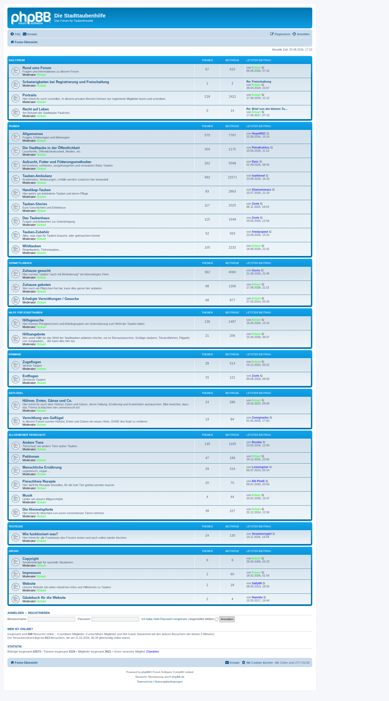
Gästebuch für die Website (44, 598)
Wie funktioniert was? (40, 534)
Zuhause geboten (36, 285)
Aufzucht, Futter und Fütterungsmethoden (56, 162)
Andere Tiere (32, 442)
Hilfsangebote (33, 334)
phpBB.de (178, 676)
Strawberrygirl (262, 533)
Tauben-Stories (34, 204)
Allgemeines (32, 134)
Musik (27, 495)
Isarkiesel (258, 175)
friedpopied (260, 231)
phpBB (146, 672)
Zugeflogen (31, 362)
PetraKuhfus (260, 147)
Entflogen (30, 376)
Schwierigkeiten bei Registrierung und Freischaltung (65, 82)
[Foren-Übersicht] (31, 17)
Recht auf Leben (35, 109)
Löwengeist (260, 467)
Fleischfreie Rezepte (39, 481)
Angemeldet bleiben (202, 619)
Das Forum (17, 60)
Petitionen (30, 457)
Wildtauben (31, 246)
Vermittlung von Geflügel (43, 418)
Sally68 (257, 583)
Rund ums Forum (36, 68)
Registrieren (39, 612)
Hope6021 (259, 133)
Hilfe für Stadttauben (25, 312)
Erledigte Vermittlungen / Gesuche (50, 299)
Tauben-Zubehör (35, 232)
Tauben (14, 126)
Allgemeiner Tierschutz (27, 434)
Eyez (255, 161)
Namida (257, 597)
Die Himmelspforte (37, 509)
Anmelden (15, 612)
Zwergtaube (260, 417)
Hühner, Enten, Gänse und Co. (47, 401)
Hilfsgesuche (33, 320)
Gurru (256, 270)
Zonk (255, 203)
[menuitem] (15, 34)
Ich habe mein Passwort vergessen (164, 619)
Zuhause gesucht (36, 271)
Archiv (14, 551)
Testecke (16, 526)
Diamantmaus (261, 189)
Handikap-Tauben (36, 190)
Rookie (257, 442)
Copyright (30, 559)
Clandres (152, 651)
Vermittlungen (20, 263)
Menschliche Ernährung (42, 467)
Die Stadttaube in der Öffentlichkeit (51, 148)
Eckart (41, 74)
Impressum (31, 573)
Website (28, 584)
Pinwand (15, 354)
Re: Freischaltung (258, 81)
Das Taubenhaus (35, 218)
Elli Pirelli (258, 481)
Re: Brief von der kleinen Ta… (267, 108)
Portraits (29, 95)
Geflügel (16, 393)
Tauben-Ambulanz (37, 176)
